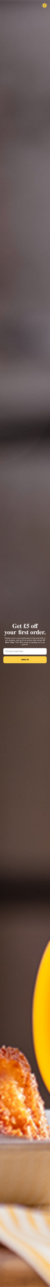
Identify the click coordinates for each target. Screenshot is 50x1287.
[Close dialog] (44, 5)
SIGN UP (25, 659)
